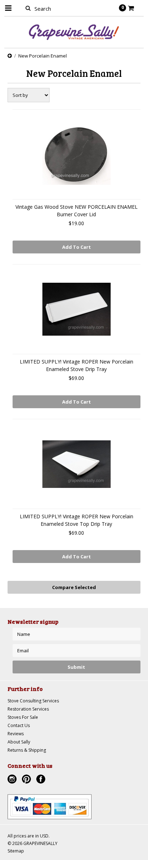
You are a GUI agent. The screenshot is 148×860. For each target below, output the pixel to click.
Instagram (13, 780)
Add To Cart (76, 247)
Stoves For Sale (23, 717)
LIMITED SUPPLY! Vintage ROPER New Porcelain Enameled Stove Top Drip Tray (76, 520)
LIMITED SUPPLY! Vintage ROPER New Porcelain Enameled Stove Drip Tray (76, 365)
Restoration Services (28, 709)
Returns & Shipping (27, 750)
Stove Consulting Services (33, 701)
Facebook (41, 780)
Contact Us (19, 725)
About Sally (19, 742)
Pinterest (27, 780)
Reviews (16, 734)
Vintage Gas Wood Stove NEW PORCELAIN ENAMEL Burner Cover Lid (76, 210)
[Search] (28, 8)
